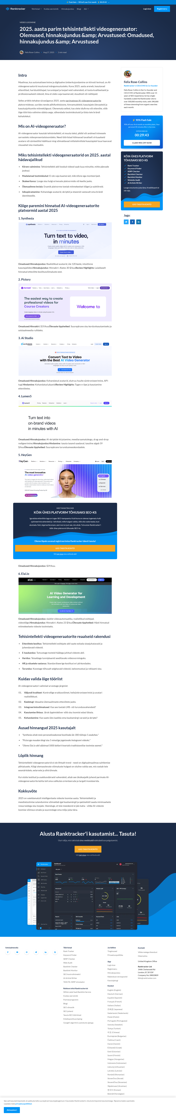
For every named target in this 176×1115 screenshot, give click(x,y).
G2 (55, 952)
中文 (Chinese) (114, 1032)
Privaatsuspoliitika (115, 955)
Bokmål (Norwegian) (116, 1094)
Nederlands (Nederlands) (118, 1013)
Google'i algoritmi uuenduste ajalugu (78, 1023)
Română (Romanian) (116, 1074)
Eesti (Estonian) (114, 1051)
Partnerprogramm (70, 999)
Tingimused (112, 951)
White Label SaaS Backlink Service (77, 992)
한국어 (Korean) (114, 1090)
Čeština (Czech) (114, 1040)
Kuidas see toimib (51, 9)
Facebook (7, 952)
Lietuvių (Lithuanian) (116, 1067)
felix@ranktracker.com (147, 978)
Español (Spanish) (115, 998)
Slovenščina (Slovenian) (117, 1082)
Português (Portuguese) (117, 1021)
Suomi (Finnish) (114, 1055)
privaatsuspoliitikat (23, 1104)
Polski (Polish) (113, 1017)
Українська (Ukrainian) (117, 1086)
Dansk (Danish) (114, 1044)
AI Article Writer (70, 978)
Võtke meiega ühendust (147, 952)
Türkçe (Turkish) (114, 1028)
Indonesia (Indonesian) (117, 1063)
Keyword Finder (70, 955)
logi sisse (60, 554)
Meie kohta (142, 956)
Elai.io (25, 573)
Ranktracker (15, 8)
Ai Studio (27, 338)
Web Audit (67, 963)
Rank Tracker (68, 951)
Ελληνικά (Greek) (115, 1047)
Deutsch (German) (115, 994)
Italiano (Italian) (114, 1005)
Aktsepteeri (12, 1110)
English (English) (114, 990)
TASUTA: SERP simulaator (74, 982)
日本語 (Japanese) (115, 1009)
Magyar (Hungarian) (116, 1059)
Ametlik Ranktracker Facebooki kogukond (26, 952)
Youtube (17, 952)
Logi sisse (147, 9)
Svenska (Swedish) (115, 1024)
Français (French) (115, 1001)
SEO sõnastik (68, 1007)
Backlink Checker (70, 966)
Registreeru (162, 9)
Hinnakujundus (67, 9)
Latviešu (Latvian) (115, 1071)
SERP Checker (69, 959)
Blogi (79, 9)
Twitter (36, 952)
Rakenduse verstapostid (117, 976)
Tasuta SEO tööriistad (72, 1015)
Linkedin (45, 952)
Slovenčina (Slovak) (115, 1078)
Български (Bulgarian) (117, 1036)
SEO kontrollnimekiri (72, 974)
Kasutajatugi (113, 980)
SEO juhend (68, 1011)
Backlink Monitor (70, 970)
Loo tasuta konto (65, 548)
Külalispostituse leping (72, 1019)
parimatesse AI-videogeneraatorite (83, 100)
